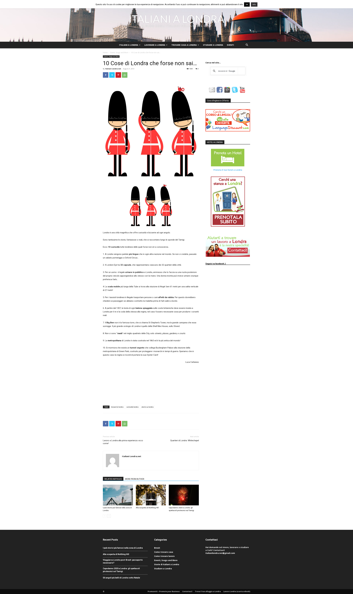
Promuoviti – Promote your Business (164, 591)
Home (105, 52)
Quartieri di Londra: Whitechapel (184, 440)
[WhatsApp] (124, 75)
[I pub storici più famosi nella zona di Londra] (118, 495)
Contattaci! (187, 591)
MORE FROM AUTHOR (134, 479)
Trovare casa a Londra (184, 45)
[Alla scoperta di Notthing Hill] (151, 495)
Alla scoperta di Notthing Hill (147, 508)
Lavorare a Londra (154, 45)
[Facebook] (105, 75)
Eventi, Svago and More (119, 52)
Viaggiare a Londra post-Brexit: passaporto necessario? (123, 561)
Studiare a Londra (213, 45)
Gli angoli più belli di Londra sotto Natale (121, 578)
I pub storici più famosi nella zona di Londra (123, 548)
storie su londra (147, 407)
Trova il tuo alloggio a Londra (208, 591)
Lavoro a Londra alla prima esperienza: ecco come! (123, 442)
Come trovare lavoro (164, 556)
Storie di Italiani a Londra (166, 564)
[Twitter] (112, 75)
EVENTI (230, 45)
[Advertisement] (116, 385)
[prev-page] (104, 516)
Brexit (157, 548)
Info (254, 4)
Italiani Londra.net (113, 69)
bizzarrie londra (117, 407)
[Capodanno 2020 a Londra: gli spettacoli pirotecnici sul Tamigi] (184, 495)
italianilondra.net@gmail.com (220, 553)
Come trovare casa (163, 552)
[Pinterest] (118, 75)
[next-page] (109, 516)
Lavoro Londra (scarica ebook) (236, 591)
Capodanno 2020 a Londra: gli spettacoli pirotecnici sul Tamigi (121, 569)
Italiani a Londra (128, 45)
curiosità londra (132, 407)
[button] (247, 45)
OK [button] (247, 4)
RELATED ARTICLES (113, 479)
